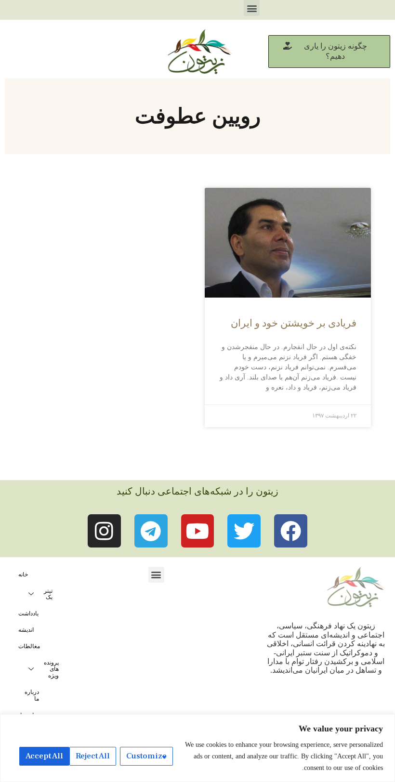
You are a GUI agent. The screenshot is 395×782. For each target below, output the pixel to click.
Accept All (44, 756)
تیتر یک (48, 594)
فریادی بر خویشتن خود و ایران (293, 323)
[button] (252, 8)
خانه (23, 574)
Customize (146, 756)
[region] (197, 748)
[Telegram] (151, 530)
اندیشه (26, 629)
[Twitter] (244, 530)
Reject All (93, 756)
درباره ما (32, 695)
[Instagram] (104, 530)
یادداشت (28, 613)
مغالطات (29, 646)
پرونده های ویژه (51, 669)
